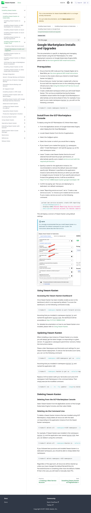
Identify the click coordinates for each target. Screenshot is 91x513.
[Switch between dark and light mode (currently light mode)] (71, 2)
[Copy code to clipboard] (78, 107)
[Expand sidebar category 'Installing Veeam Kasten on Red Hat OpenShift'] (25, 38)
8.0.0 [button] (62, 3)
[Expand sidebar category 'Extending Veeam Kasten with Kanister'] (25, 127)
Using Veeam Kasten (61, 327)
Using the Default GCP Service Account (66, 86)
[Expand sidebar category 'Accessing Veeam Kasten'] (25, 116)
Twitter (49, 505)
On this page (42, 40)
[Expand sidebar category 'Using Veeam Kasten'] (25, 120)
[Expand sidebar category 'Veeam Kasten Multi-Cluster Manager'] (25, 131)
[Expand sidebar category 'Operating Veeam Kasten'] (25, 123)
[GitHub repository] (68, 2)
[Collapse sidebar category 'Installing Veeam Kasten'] (25, 10)
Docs (19, 3)
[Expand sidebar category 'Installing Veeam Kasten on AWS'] (25, 22)
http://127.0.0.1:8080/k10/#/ (55, 320)
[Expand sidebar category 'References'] (25, 138)
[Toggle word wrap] (75, 202)
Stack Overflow (52, 502)
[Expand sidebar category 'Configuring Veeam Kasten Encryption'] (25, 107)
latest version (66, 19)
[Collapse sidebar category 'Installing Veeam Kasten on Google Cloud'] (25, 42)
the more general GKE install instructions (61, 60)
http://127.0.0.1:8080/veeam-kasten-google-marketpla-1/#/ (59, 180)
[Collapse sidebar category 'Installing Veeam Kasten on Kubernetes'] (25, 17)
